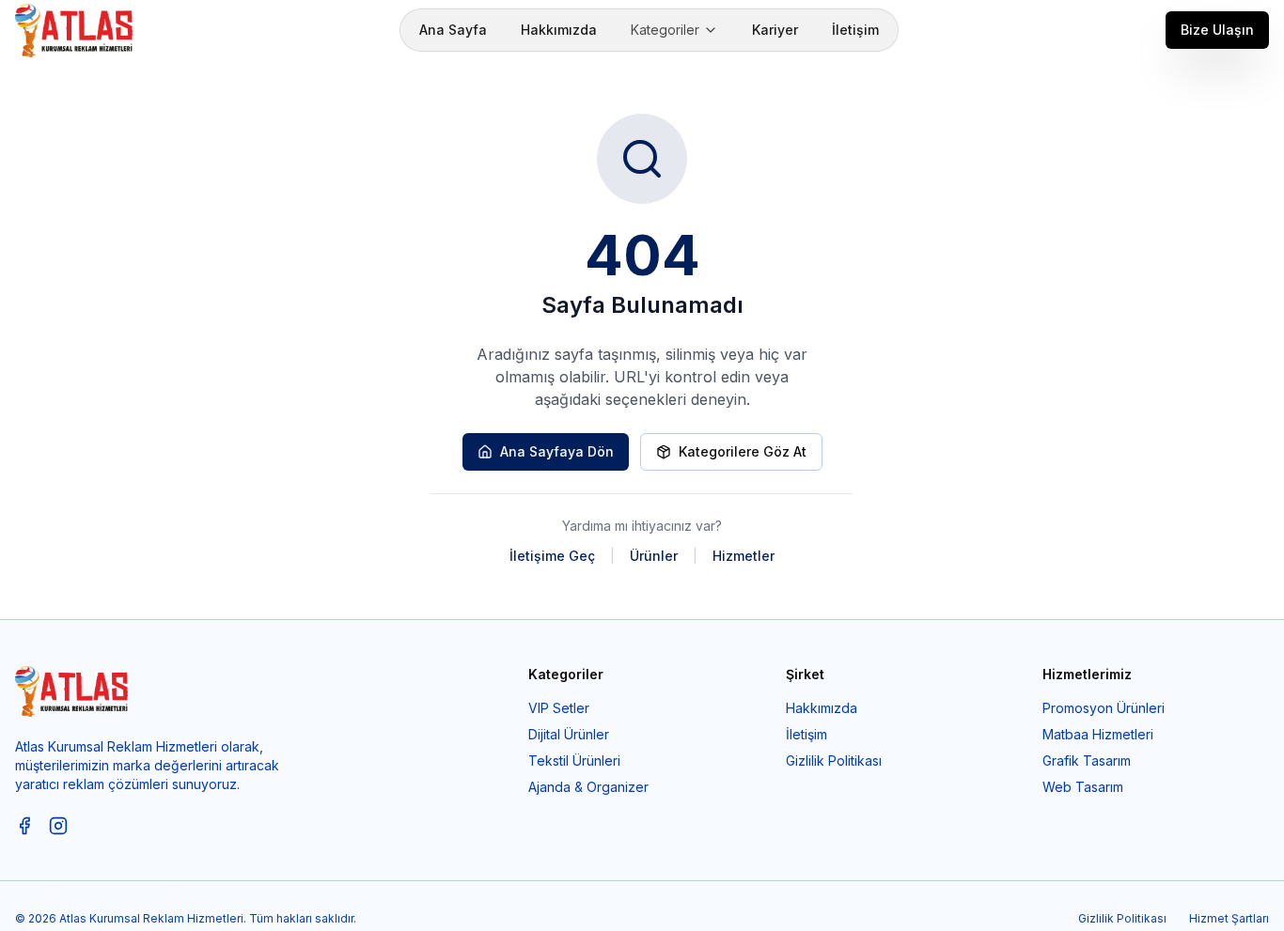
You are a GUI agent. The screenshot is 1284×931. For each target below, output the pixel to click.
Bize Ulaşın (1217, 30)
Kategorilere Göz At (742, 451)
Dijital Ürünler (568, 734)
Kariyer (775, 30)
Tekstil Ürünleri (574, 760)
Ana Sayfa (453, 30)
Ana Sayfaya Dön (557, 451)
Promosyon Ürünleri (1103, 708)
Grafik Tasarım (1086, 760)
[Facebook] (24, 825)
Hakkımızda (559, 30)
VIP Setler (558, 708)
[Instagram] (58, 825)
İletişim (855, 30)
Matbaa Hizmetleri (1097, 734)
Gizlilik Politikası (834, 760)
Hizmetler (743, 556)
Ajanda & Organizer (588, 787)
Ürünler (654, 556)
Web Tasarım (1082, 787)
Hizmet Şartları (1229, 918)
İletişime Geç (552, 556)
